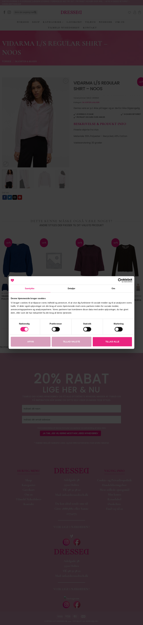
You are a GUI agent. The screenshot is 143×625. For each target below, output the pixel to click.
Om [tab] (113, 288)
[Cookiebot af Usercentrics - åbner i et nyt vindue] (120, 280)
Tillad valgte (71, 341)
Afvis (30, 341)
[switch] (56, 329)
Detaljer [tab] (71, 288)
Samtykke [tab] (29, 288)
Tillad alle (112, 341)
